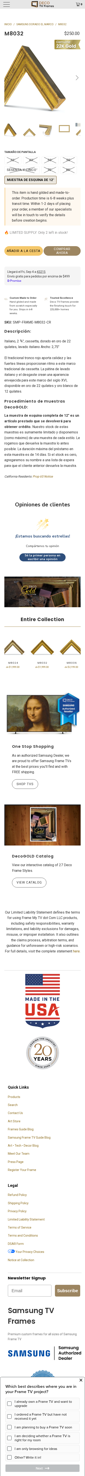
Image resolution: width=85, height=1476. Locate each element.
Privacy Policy (17, 1211)
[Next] (76, 78)
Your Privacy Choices (29, 1252)
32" (12, 160)
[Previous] (8, 78)
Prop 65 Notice (43, 476)
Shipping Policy (18, 1203)
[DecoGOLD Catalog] (42, 824)
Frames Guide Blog (21, 1129)
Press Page (16, 1162)
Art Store (14, 1121)
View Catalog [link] (27, 882)
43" (31, 160)
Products (14, 1097)
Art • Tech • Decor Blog (23, 1145)
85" (68, 170)
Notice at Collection (21, 1260)
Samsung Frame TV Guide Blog (29, 1137)
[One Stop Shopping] (42, 714)
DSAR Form (16, 1243)
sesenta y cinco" (22, 170)
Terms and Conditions (23, 1235)
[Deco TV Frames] (42, 4)
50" (50, 160)
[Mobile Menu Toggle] (12, 4)
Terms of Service (19, 1227)
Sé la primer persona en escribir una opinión (42, 557)
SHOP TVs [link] (23, 784)
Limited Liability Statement (26, 1219)
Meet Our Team (18, 1153)
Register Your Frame (22, 1170)
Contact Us (15, 1113)
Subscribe (67, 1290)
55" (68, 160)
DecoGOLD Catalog (33, 856)
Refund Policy (17, 1195)
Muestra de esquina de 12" (30, 180)
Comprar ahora (62, 251)
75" (49, 170)
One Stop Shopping (33, 746)
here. (76, 951)
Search (13, 1105)
